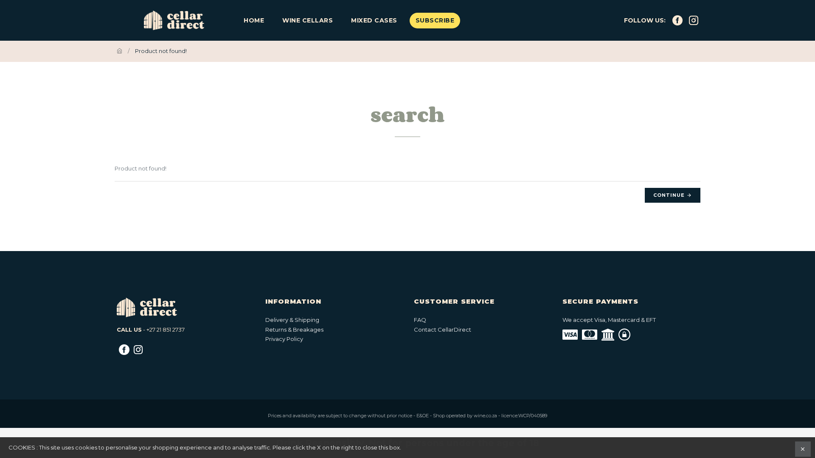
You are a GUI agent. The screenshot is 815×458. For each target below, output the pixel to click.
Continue (669, 195)
